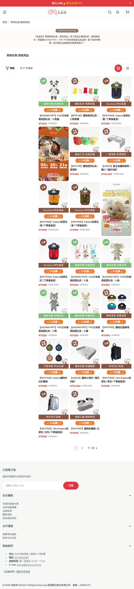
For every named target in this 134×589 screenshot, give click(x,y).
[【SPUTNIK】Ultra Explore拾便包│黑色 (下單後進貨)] (116, 353)
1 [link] (75, 448)
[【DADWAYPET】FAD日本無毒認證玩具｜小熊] (54, 303)
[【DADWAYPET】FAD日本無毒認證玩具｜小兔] (85, 252)
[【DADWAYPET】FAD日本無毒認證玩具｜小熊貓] (54, 91)
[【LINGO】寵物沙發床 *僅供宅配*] (85, 353)
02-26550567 (22, 557)
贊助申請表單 (23, 571)
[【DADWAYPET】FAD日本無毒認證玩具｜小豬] (85, 303)
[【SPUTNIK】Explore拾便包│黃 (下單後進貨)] (54, 197)
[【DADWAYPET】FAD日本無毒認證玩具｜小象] (116, 252)
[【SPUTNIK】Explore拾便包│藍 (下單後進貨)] (116, 91)
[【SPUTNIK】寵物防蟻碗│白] (85, 404)
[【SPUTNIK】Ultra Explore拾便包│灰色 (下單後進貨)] (54, 404)
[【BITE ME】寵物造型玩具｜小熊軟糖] (85, 91)
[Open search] (110, 12)
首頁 (5, 22)
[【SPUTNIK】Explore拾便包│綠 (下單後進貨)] (85, 197)
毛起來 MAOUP (18, 585)
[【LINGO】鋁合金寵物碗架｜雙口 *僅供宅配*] (116, 142)
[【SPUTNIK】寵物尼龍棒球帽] (116, 303)
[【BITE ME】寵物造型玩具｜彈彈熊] (85, 142)
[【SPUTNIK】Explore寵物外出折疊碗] (54, 353)
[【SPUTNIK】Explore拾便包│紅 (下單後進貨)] (54, 252)
